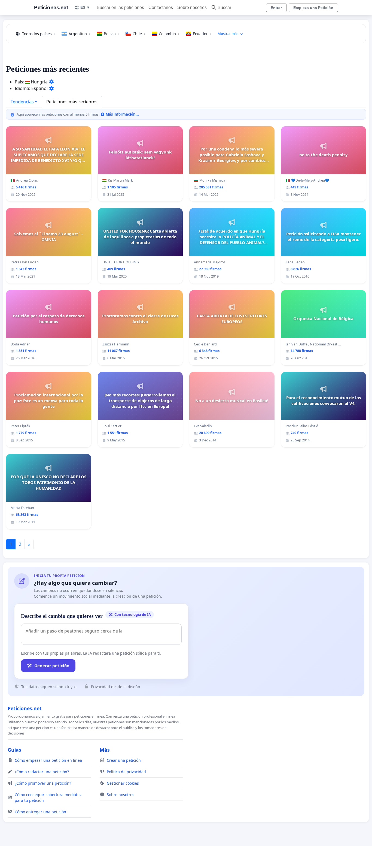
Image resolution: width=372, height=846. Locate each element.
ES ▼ (85, 7)
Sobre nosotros (192, 7)
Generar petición (51, 665)
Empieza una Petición (313, 7)
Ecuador (202, 33)
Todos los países (38, 33)
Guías (14, 749)
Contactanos (160, 7)
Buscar (224, 7)
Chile (139, 33)
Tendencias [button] (22, 102)
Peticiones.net (51, 7)
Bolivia (111, 33)
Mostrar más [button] (228, 33)
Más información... (122, 114)
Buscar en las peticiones (120, 7)
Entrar (276, 7)
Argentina (79, 33)
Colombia (169, 33)
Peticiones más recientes (71, 102)
